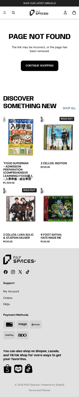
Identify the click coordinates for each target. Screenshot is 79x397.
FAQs (6, 304)
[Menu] (4, 12)
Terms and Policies (39, 390)
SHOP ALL (69, 108)
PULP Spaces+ (32, 384)
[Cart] (74, 12)
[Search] (13, 12)
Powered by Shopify (52, 384)
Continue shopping (39, 65)
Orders (7, 298)
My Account (11, 291)
